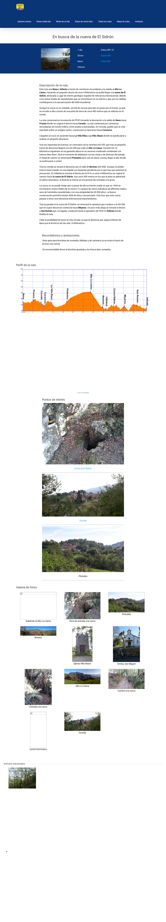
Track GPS (106, 55)
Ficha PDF (106, 61)
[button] (149, 21)
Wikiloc (86, 393)
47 (112, 50)
